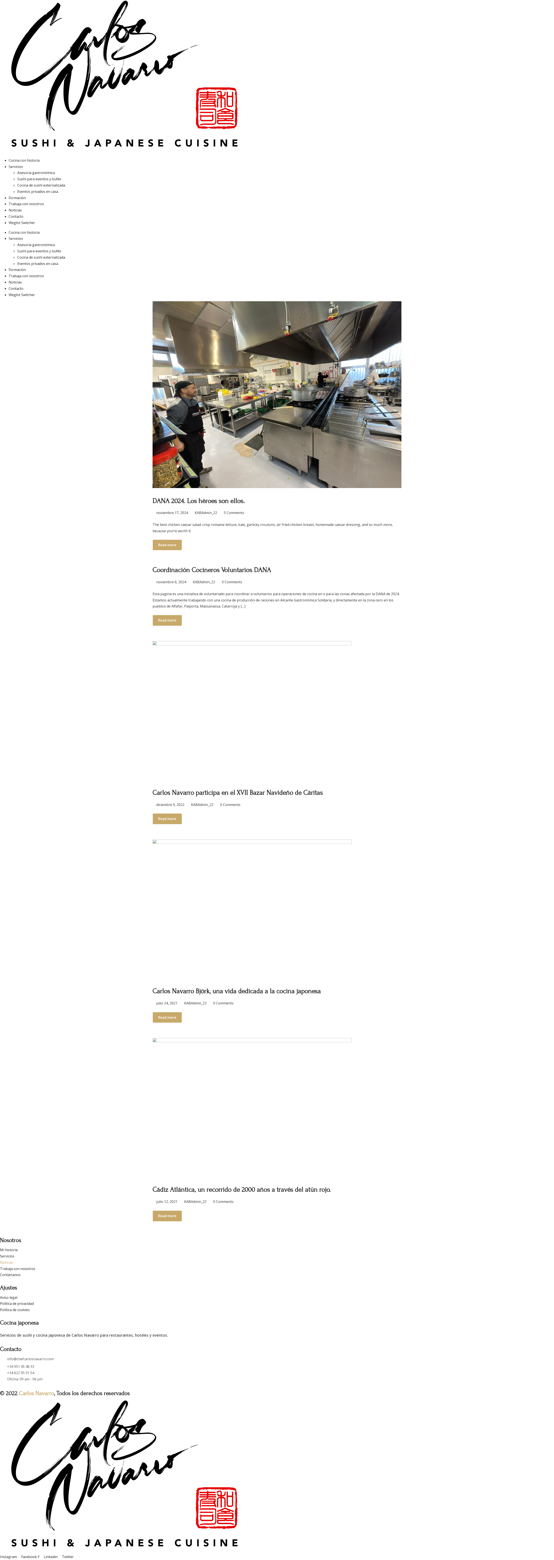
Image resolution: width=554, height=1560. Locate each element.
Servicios (16, 166)
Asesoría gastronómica (36, 172)
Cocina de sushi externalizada (41, 185)
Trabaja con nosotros (26, 203)
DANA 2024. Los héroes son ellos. (199, 501)
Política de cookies (15, 1309)
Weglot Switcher (22, 222)
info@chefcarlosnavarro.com (30, 1359)
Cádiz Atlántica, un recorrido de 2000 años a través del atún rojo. (242, 1189)
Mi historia (9, 1249)
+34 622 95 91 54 (20, 1372)
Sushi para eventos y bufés (39, 179)
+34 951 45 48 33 (20, 1366)
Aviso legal (8, 1297)
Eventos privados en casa (37, 191)
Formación (17, 197)
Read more (167, 545)
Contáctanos (10, 1274)
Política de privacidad (17, 1303)
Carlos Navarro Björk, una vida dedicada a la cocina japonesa (237, 991)
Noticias (15, 210)
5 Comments (234, 512)
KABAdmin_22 (206, 512)
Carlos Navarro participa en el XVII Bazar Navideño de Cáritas (238, 792)
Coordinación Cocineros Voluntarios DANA (212, 570)
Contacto (16, 216)
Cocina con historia (24, 160)
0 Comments (232, 582)
